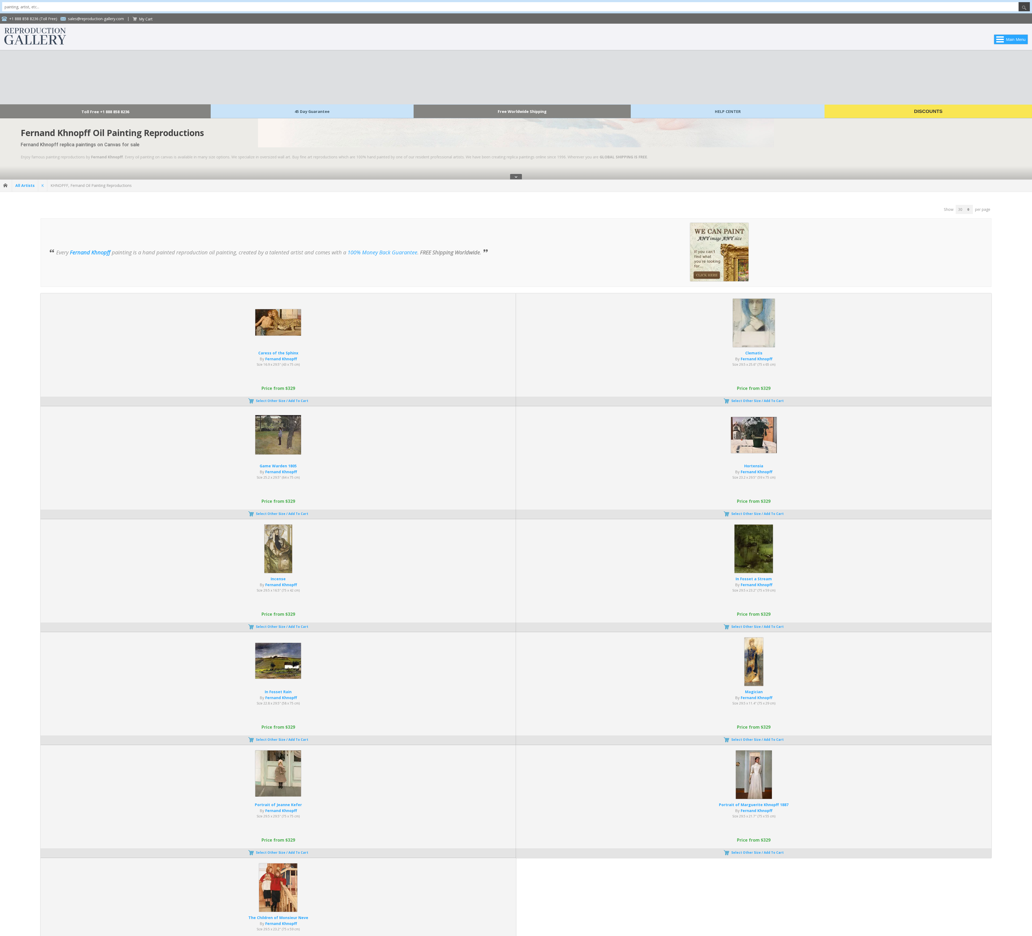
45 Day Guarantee (312, 111)
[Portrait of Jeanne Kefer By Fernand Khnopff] (278, 795)
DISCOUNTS (928, 111)
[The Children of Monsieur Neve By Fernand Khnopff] (278, 910)
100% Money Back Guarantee (382, 252)
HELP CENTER (728, 111)
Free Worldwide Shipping (522, 111)
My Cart (146, 19)
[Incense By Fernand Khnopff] (278, 571)
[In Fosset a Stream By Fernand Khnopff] (753, 571)
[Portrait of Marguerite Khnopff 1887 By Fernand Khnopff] (754, 797)
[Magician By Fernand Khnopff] (753, 684)
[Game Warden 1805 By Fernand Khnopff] (278, 452)
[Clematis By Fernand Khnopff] (754, 345)
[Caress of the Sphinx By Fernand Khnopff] (278, 334)
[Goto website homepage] (35, 43)
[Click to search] (1024, 6)
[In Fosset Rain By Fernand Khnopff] (278, 677)
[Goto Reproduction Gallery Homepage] (6, 185)
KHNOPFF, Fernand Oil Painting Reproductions (91, 185)
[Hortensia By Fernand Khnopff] (754, 451)
